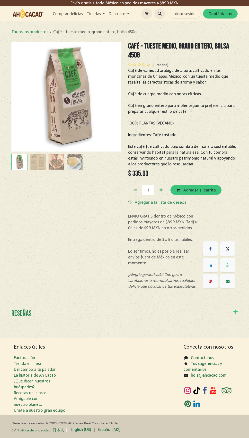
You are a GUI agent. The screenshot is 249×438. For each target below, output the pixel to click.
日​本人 (58, 430)
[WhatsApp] (227, 265)
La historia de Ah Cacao (35, 375)
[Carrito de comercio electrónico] (146, 13)
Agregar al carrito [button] (199, 190)
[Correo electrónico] (227, 281)
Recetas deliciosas (30, 393)
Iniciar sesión (184, 13)
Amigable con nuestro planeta (28, 401)
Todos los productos (29, 32)
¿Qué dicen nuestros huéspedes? (32, 384)
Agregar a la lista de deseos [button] (160, 202)
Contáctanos (220, 13)
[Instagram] (187, 390)
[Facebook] (210, 248)
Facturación (24, 357)
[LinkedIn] (210, 265)
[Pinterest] (210, 281)
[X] (227, 248)
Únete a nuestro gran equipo (39, 410)
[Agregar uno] (161, 190)
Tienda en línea (27, 363)
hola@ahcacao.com (209, 375)
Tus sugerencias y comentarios (203, 366)
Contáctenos (202, 357)
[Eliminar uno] (135, 190)
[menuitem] (68, 14)
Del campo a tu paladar (35, 369)
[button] (159, 13)
